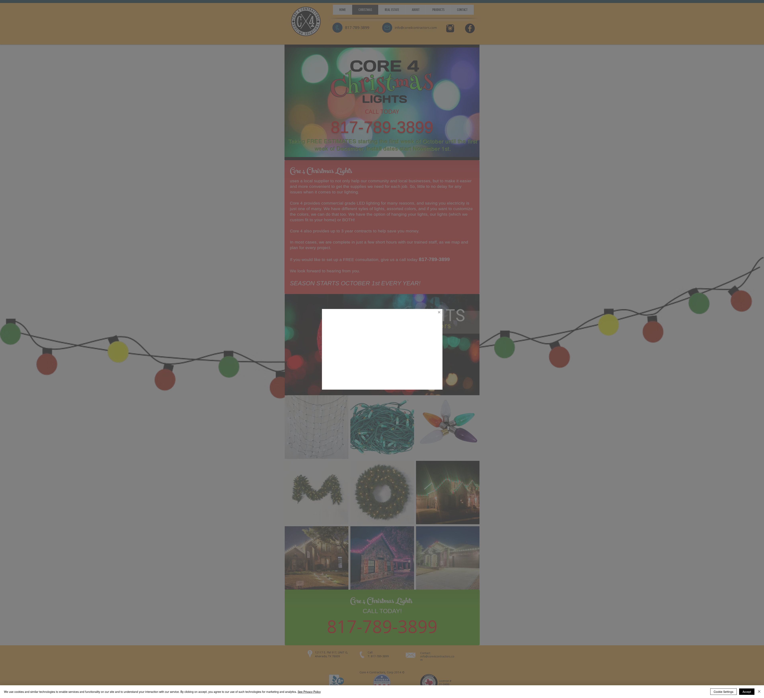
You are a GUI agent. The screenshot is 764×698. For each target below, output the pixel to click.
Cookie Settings (723, 692)
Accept (747, 692)
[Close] (759, 691)
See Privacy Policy (309, 692)
